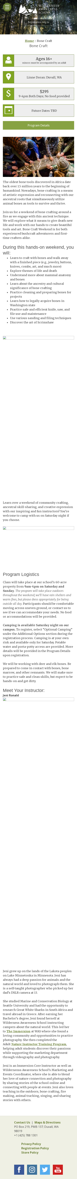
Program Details (39, 125)
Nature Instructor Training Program (38, 1044)
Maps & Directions (48, 1122)
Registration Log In (38, 22)
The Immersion (18, 1031)
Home (29, 41)
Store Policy (29, 1152)
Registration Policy (35, 1148)
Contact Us (22, 1122)
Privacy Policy (31, 1144)
